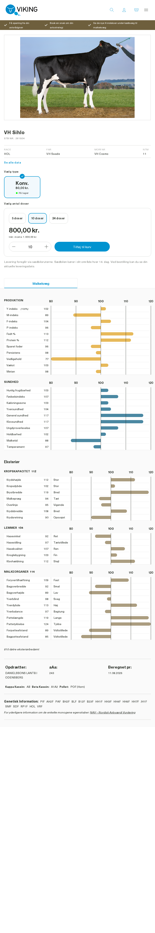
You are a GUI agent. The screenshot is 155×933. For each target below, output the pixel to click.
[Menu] (146, 10)
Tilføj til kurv (82, 246)
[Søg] (112, 10)
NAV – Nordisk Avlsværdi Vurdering (112, 712)
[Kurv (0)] (136, 10)
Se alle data (12, 162)
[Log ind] (124, 10)
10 (30, 246)
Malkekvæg (40, 283)
